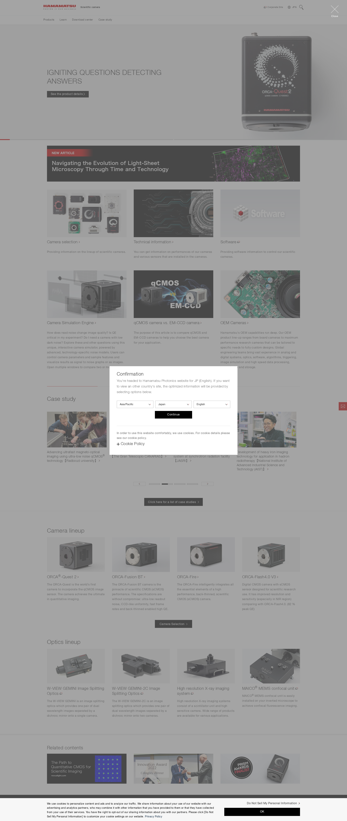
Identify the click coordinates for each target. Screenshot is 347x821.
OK (262, 811)
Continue (173, 414)
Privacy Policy (153, 816)
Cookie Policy (133, 444)
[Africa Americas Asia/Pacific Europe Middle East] (135, 404)
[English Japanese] (212, 404)
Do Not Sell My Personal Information (272, 803)
